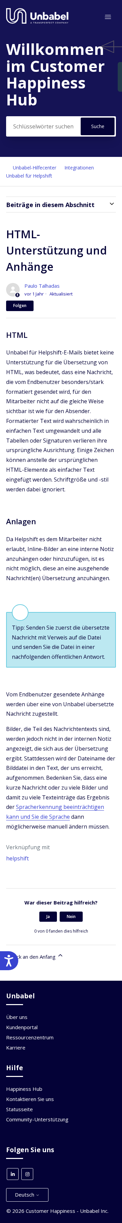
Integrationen (79, 167)
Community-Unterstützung (37, 1119)
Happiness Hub (24, 1088)
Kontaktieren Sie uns (30, 1099)
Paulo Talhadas (42, 285)
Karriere (15, 1047)
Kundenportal (22, 1027)
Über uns (16, 1017)
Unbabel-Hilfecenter (34, 167)
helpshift (17, 858)
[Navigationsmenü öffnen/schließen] (108, 17)
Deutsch (25, 1194)
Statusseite (19, 1109)
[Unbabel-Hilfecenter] (37, 22)
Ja (48, 916)
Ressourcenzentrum (30, 1037)
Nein (71, 916)
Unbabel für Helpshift (29, 175)
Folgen (19, 305)
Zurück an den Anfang (31, 956)
